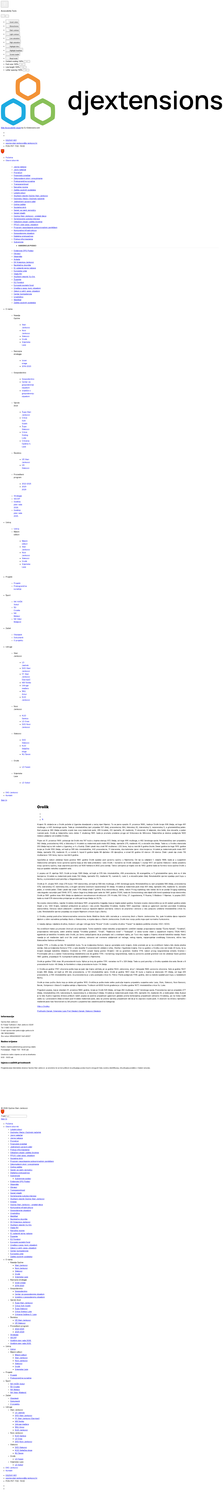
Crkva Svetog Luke (25, 435)
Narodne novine (21, 187)
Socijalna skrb (20, 207)
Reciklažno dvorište (22, 265)
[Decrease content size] (25, 61)
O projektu (18, 640)
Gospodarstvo (28, 379)
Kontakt (9, 795)
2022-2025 (26, 484)
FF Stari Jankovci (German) (26, 677)
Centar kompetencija (23, 294)
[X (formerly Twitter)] (42, 819)
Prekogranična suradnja (24, 181)
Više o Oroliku (43, 1006)
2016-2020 (26, 366)
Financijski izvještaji (22, 175)
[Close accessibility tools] (7, 16)
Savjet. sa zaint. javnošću (25, 210)
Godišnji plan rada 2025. (18, 513)
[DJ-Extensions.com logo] (111, 125)
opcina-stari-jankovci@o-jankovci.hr (21, 143)
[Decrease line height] (21, 67)
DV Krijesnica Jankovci (24, 262)
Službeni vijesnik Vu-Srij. (24, 276)
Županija (17, 279)
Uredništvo (18, 297)
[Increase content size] (28, 61)
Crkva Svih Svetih (24, 421)
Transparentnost (21, 184)
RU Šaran (26, 754)
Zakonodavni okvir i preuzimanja (28, 178)
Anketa (17, 259)
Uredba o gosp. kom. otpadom (27, 288)
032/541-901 (11, 140)
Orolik (24, 339)
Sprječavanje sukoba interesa (27, 219)
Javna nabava (20, 167)
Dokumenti (18, 637)
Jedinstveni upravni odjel (25, 201)
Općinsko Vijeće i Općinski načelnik (29, 198)
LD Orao (25, 721)
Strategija (18, 496)
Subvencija (18, 242)
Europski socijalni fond (24, 285)
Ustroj (16, 529)
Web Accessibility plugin (11, 128)
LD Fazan (26, 767)
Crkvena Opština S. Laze (26, 444)
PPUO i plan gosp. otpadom (26, 224)
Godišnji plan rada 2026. (18, 504)
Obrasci (17, 253)
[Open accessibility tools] (4, 4)
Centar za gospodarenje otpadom (28, 385)
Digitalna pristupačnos (23, 236)
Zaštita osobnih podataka (25, 190)
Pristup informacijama (23, 239)
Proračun (18, 172)
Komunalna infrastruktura (25, 230)
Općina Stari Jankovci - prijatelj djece (30, 216)
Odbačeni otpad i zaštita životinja (28, 222)
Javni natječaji (20, 170)
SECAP (17, 499)
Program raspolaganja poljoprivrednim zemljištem (35, 227)
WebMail (17, 300)
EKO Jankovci (12, 792)
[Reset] (3, 15)
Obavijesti (18, 634)
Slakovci (25, 336)
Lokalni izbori (19, 193)
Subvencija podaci (27, 246)
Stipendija (18, 256)
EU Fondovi (19, 282)
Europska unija (20, 271)
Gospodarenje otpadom (24, 233)
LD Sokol (26, 783)
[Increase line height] (24, 67)
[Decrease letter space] (24, 70)
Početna (9, 157)
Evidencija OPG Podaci (23, 250)
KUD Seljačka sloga (25, 749)
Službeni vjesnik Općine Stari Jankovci (31, 196)
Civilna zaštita (20, 204)
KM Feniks (26, 682)
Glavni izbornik (12, 160)
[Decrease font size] (20, 64)
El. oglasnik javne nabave (25, 268)
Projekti (17, 583)
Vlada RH (18, 274)
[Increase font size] (23, 64)
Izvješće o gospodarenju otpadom (28, 393)
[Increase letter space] (27, 70)
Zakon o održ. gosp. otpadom (27, 291)
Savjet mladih (19, 213)
